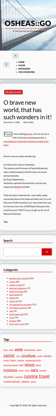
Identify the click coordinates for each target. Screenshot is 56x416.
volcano (33, 382)
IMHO (12, 298)
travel (11, 317)
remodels (42, 370)
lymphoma (10, 370)
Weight (17, 186)
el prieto (6, 360)
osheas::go (28, 23)
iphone (30, 364)
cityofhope (28, 355)
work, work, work (17, 324)
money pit (13, 301)
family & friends (16, 291)
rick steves (8, 376)
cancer (12, 281)
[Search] (47, 251)
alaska (11, 350)
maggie (21, 370)
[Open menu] (6, 64)
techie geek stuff (16, 314)
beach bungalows (30, 350)
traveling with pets (11, 381)
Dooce (29, 133)
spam (11, 311)
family (13, 360)
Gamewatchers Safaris (33, 360)
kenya (38, 365)
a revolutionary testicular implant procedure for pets (26, 141)
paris (34, 370)
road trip (19, 377)
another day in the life (19, 278)
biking (39, 350)
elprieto (47, 355)
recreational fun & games (20, 304)
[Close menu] (15, 56)
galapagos (20, 360)
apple (19, 349)
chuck (18, 356)
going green (14, 294)
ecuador (40, 356)
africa (5, 350)
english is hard (15, 285)
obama (27, 370)
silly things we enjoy (13, 92)
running (31, 376)
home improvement (10, 365)
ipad (21, 365)
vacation (13, 321)
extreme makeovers (18, 288)
